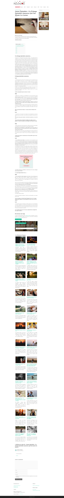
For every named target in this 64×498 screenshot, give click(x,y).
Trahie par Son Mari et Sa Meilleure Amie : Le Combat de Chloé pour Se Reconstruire (20, 245)
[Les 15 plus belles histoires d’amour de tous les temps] (32, 242)
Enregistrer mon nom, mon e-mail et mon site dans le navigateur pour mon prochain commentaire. (26, 476)
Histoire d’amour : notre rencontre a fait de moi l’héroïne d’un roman (20, 417)
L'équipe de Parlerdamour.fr (17, 485)
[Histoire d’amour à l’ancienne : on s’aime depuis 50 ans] (32, 311)
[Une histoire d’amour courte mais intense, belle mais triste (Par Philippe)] (32, 415)
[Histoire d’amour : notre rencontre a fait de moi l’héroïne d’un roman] (20, 415)
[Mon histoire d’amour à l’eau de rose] (20, 328)
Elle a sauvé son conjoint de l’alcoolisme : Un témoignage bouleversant (31, 434)
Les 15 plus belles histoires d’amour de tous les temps (31, 244)
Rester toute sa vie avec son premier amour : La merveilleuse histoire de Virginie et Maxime (20, 399)
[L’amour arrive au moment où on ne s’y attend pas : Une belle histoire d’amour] (32, 379)
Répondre (17, 455)
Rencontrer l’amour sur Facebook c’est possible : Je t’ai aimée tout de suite (20, 382)
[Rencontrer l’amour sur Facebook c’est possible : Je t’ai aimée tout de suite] (20, 379)
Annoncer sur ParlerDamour (36, 485)
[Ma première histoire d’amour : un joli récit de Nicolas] (32, 295)
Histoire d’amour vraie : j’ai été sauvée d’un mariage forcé (32, 347)
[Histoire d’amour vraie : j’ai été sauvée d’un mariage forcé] (32, 345)
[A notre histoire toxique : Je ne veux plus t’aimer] (20, 362)
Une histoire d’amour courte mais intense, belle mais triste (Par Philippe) (31, 417)
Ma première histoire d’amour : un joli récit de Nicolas (32, 297)
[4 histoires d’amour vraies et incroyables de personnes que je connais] (20, 277)
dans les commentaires (18, 217)
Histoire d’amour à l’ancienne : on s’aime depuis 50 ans (32, 313)
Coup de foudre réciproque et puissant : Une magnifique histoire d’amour (20, 434)
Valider (35, 228)
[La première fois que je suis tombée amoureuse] (20, 311)
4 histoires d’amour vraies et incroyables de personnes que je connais (20, 280)
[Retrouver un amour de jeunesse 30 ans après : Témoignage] (20, 345)
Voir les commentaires (18, 219)
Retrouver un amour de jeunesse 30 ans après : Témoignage (20, 347)
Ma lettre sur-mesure (18, 39)
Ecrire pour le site (16, 486)
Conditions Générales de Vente (36, 490)
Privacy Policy (34, 489)
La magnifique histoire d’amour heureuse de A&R (32, 398)
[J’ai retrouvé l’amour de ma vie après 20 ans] (32, 277)
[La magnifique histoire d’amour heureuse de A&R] (32, 396)
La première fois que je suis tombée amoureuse (19, 313)
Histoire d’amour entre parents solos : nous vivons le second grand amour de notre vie (32, 365)
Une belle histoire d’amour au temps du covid (31, 330)
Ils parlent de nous (16, 487)
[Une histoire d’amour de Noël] (20, 295)
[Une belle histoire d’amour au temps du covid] (32, 328)
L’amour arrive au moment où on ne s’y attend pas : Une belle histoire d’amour (32, 382)
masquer (22, 44)
